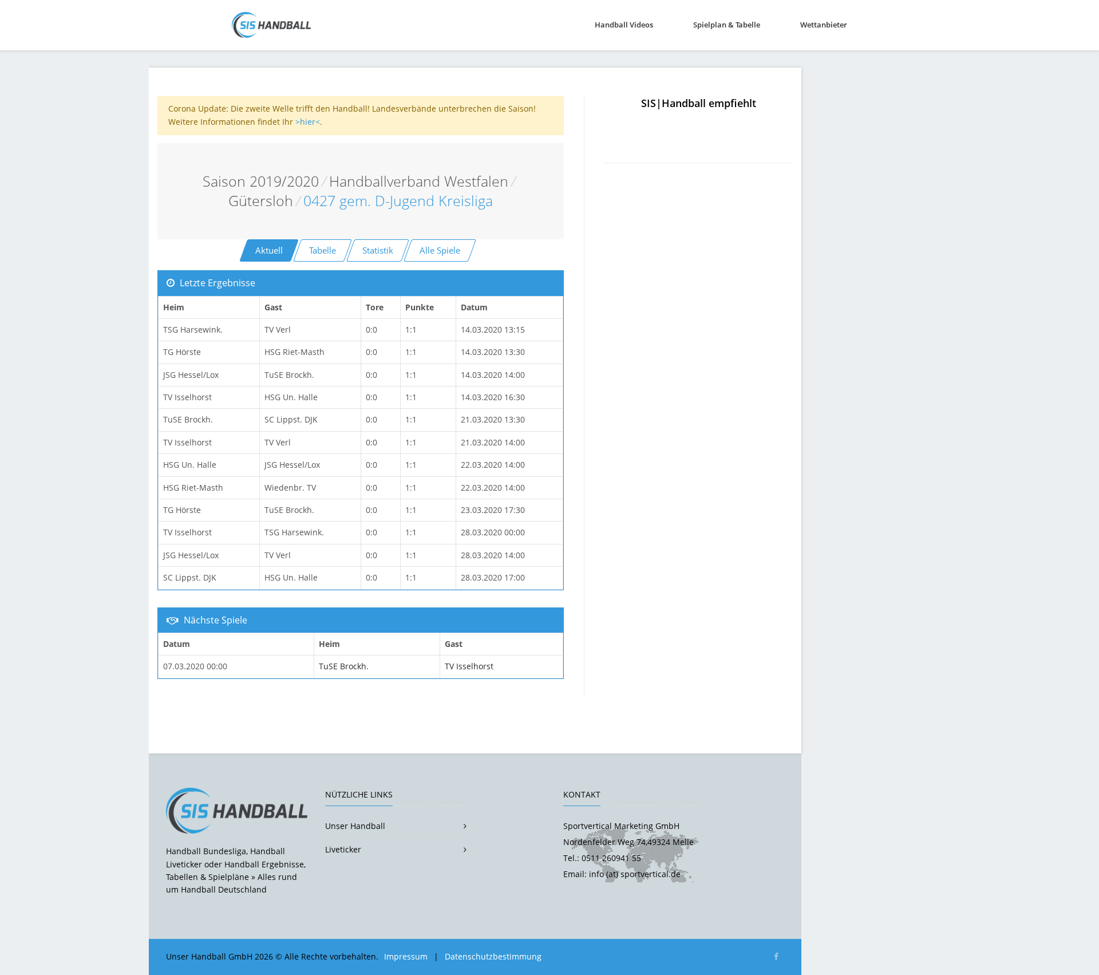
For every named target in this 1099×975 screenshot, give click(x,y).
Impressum (406, 956)
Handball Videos (624, 24)
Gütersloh (260, 200)
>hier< (307, 121)
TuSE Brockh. (344, 666)
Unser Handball (355, 825)
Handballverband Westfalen (418, 181)
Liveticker (343, 849)
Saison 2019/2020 (261, 181)
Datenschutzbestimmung (493, 956)
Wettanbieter (823, 24)
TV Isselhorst (469, 666)
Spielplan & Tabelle (726, 24)
